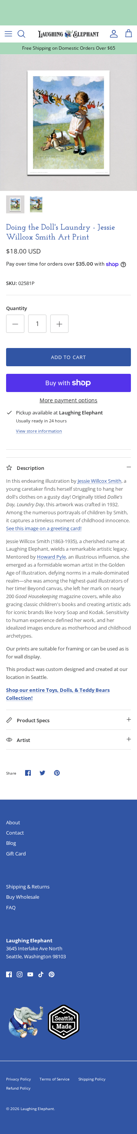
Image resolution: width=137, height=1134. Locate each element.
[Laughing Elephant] (68, 34)
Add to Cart (68, 357)
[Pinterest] (51, 974)
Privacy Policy (18, 1079)
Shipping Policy (91, 1079)
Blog (11, 842)
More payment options (68, 400)
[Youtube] (30, 974)
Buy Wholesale (22, 896)
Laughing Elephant (37, 1108)
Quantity (16, 308)
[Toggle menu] (8, 33)
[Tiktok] (41, 974)
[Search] (25, 33)
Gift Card (16, 853)
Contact (15, 832)
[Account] (112, 33)
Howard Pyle (51, 556)
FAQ (11, 907)
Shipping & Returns (27, 886)
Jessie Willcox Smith (99, 480)
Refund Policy (18, 1088)
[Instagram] (19, 974)
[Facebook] (9, 974)
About (13, 822)
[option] (68, 122)
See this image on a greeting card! (43, 528)
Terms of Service (55, 1079)
